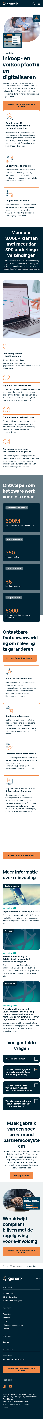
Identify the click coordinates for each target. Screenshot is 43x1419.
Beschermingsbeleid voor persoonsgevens (19, 1395)
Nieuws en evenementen (13, 1326)
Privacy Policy (8, 1397)
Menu (39, 3)
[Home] (4, 1267)
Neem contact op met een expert (21, 1370)
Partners (7, 1329)
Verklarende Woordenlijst (14, 1360)
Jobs (5, 1322)
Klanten (6, 1343)
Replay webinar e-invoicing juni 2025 (21, 912)
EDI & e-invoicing (16, 1267)
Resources (7, 1356)
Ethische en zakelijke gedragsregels (16, 1402)
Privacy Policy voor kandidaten (26, 1397)
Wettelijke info (8, 1400)
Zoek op (33, 3)
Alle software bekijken (12, 1301)
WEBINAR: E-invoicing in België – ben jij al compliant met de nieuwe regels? (16, 960)
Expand (21, 1060)
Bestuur (6, 1318)
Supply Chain (8, 1294)
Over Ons (7, 1315)
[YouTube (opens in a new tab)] (10, 1387)
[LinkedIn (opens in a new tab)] (4, 1387)
